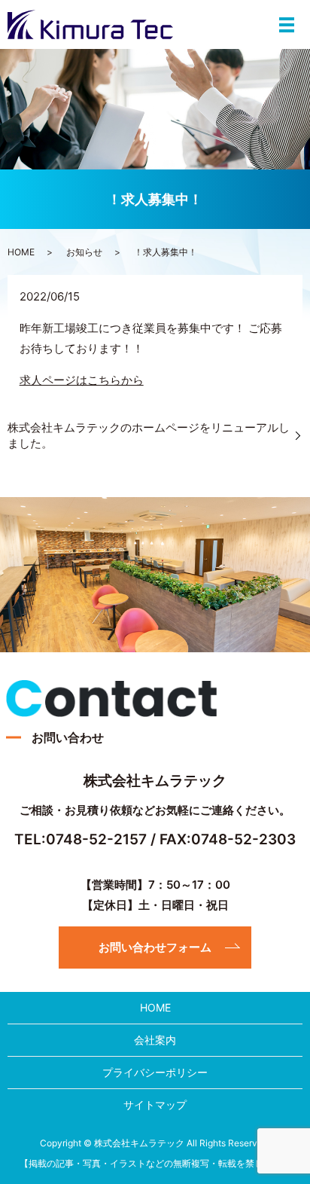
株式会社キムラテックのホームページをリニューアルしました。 (149, 435)
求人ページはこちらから (82, 380)
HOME (21, 252)
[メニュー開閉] (286, 24)
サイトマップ (155, 1104)
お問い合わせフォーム (155, 947)
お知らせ (84, 252)
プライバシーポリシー (155, 1072)
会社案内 (155, 1039)
